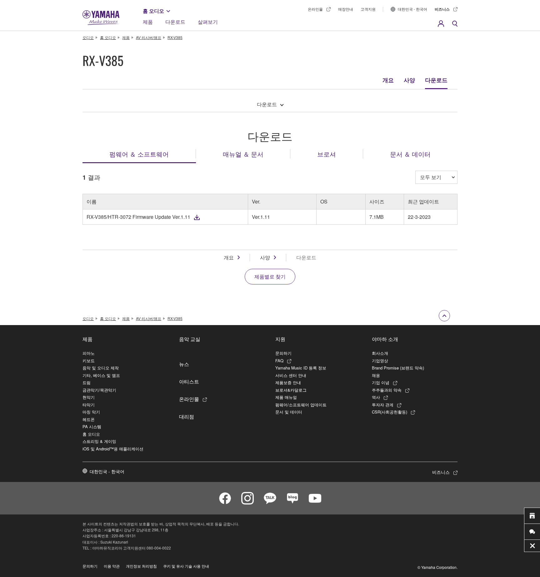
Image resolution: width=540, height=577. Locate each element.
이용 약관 (112, 566)
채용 (376, 375)
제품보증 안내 (288, 382)
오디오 (88, 37)
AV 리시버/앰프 (148, 37)
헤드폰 (88, 419)
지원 (280, 339)
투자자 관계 (382, 405)
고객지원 (368, 9)
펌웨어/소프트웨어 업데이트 (301, 405)
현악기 (88, 397)
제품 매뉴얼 (286, 397)
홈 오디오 (153, 10)
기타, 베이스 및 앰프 (101, 375)
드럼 (86, 382)
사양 (409, 80)
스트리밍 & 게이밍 (99, 441)
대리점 (186, 416)
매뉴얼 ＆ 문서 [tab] (243, 153)
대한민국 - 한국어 (412, 9)
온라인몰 (315, 9)
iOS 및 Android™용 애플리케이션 (112, 449)
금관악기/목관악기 (99, 390)
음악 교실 (189, 339)
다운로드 (175, 21)
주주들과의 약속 (387, 390)
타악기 (88, 405)
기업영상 (380, 361)
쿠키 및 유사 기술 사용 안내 (186, 566)
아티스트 (189, 381)
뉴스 (184, 364)
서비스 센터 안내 (290, 375)
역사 (376, 397)
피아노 (88, 353)
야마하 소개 (385, 339)
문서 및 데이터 (288, 412)
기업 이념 (380, 382)
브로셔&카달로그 (291, 390)
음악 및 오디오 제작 (100, 368)
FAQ (279, 361)
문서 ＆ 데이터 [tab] (410, 153)
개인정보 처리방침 (141, 566)
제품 (148, 21)
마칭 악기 (91, 412)
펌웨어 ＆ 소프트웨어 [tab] (139, 153)
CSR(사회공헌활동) (389, 412)
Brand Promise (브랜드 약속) (398, 368)
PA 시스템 (91, 426)
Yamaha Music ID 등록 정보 (300, 368)
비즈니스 (442, 9)
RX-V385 (175, 37)
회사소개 (380, 353)
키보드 (88, 361)
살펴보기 (208, 21)
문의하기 (283, 353)
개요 (388, 80)
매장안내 (345, 9)
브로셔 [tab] (326, 153)
